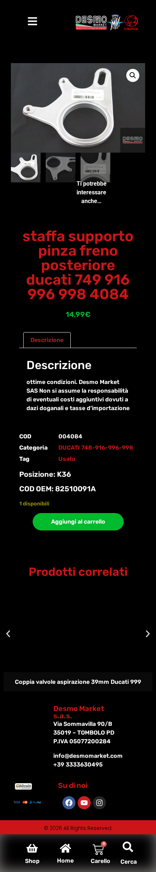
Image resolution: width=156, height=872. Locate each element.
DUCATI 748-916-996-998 (95, 447)
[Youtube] (84, 802)
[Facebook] (68, 802)
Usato (66, 458)
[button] (132, 75)
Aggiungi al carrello (78, 521)
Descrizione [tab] (46, 339)
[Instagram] (99, 802)
